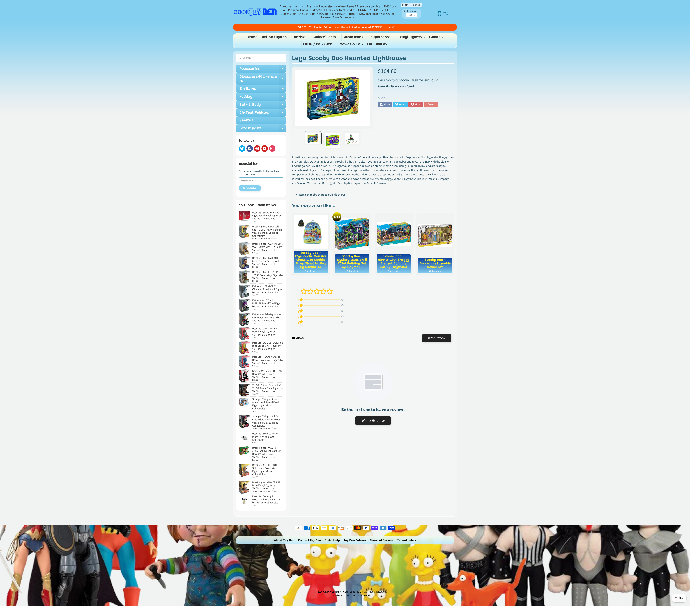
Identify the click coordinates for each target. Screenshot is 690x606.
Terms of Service (381, 540)
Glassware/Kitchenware (263, 79)
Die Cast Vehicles (263, 114)
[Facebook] (249, 148)
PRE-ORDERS (377, 44)
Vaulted (246, 120)
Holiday (263, 98)
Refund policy (406, 540)
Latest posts (263, 129)
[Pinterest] (257, 148)
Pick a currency (411, 11)
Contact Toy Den (309, 540)
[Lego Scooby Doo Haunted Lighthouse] (313, 138)
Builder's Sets (327, 38)
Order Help (332, 540)
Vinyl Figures (413, 38)
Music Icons (355, 38)
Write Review (436, 338)
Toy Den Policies (355, 540)
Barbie (302, 38)
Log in (405, 5)
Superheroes (384, 38)
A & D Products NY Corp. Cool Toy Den (343, 592)
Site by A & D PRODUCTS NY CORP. (350, 595)
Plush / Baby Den (320, 45)
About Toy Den (284, 540)
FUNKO (436, 38)
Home (252, 37)
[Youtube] (264, 148)
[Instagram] (272, 148)
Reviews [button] (298, 338)
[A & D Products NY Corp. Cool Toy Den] (255, 12)
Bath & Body (263, 106)
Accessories (263, 70)
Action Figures (276, 38)
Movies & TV (352, 45)
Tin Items (263, 90)
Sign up (416, 5)
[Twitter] (242, 148)
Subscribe (250, 188)
